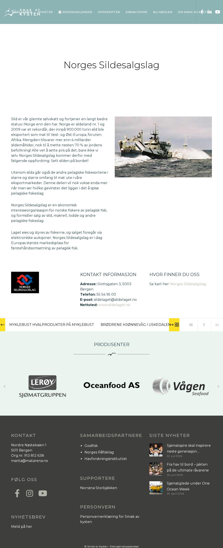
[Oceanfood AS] (50, 386)
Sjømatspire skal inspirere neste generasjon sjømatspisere (189, 449)
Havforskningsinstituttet (105, 459)
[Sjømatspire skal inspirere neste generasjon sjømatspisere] (155, 450)
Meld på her (21, 527)
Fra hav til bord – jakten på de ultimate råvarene (188, 467)
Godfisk (91, 446)
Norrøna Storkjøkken (98, 488)
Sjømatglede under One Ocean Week (188, 486)
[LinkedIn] (208, 12)
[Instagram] (29, 493)
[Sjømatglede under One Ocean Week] (155, 487)
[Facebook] (200, 12)
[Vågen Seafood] (119, 386)
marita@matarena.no (29, 461)
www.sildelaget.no (114, 305)
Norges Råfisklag (99, 452)
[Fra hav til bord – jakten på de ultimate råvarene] (155, 468)
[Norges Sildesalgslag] (191, 325)
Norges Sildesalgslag (188, 284)
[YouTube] (216, 12)
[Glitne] (188, 386)
